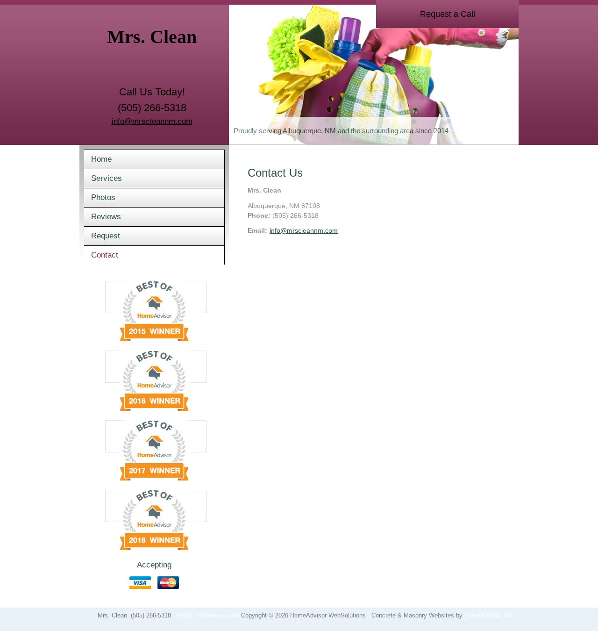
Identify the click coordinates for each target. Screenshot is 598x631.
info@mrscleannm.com (152, 121)
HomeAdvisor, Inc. (489, 615)
